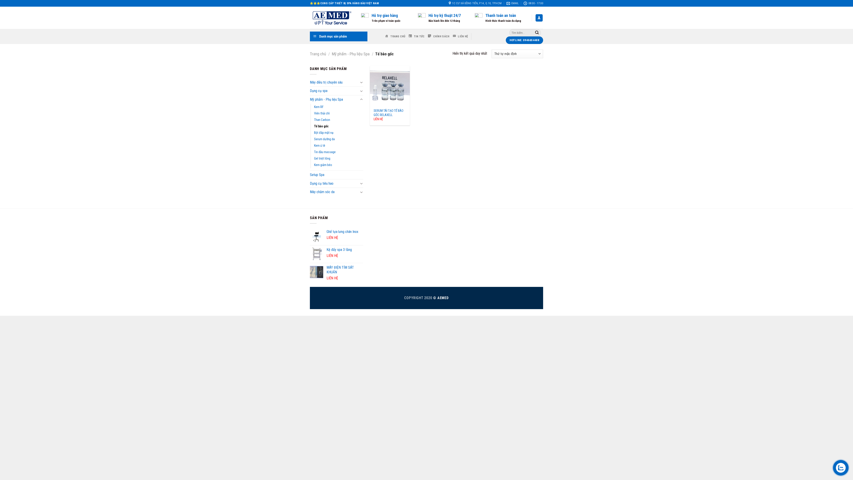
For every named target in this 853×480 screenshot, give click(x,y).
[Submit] (537, 32)
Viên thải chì (322, 113)
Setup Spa (317, 175)
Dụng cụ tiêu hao (321, 183)
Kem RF (319, 107)
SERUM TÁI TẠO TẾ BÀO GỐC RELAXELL (388, 113)
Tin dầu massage (325, 152)
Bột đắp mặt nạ (323, 133)
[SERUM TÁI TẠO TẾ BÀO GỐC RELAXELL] (390, 86)
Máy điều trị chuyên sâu (326, 82)
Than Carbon (322, 120)
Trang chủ (318, 54)
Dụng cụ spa (318, 91)
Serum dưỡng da (324, 139)
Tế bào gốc (321, 126)
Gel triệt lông (322, 158)
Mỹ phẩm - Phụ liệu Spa (351, 54)
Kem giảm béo (323, 165)
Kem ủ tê (319, 146)
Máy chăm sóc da (322, 192)
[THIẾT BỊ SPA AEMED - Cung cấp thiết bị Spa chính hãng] (332, 18)
